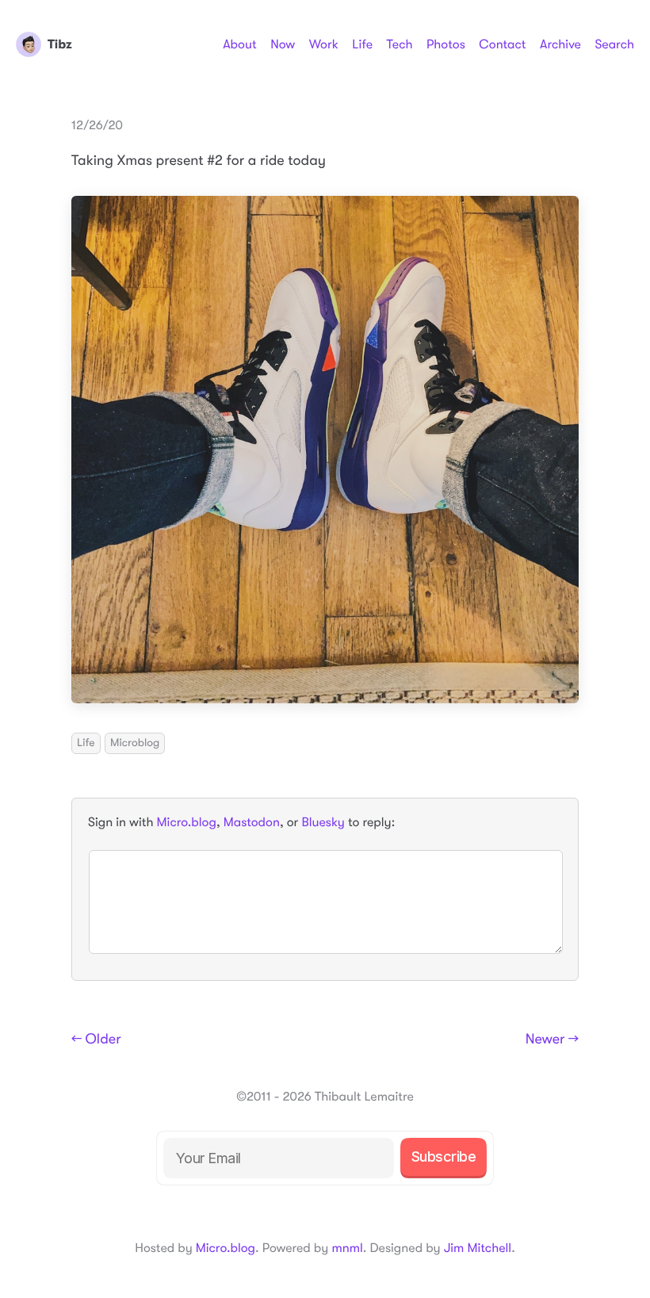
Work (323, 44)
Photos (445, 44)
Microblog (134, 743)
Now (282, 44)
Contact (502, 44)
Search (614, 44)
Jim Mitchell (477, 1248)
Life (362, 44)
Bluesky (322, 822)
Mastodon (252, 822)
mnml (346, 1248)
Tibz (60, 44)
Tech (399, 44)
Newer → (552, 1039)
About (239, 44)
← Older (96, 1039)
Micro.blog (186, 822)
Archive (560, 44)
